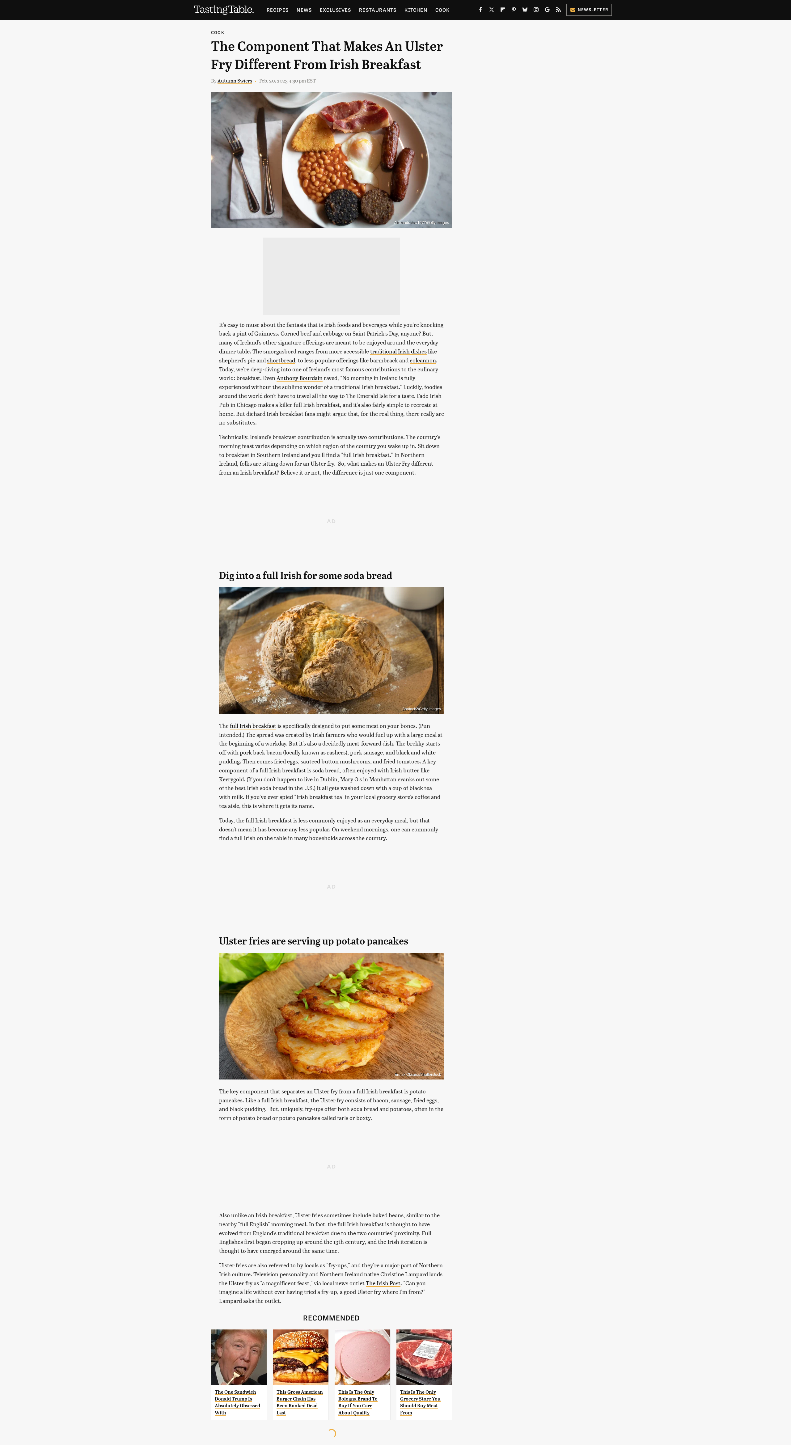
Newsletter (593, 9)
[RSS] (558, 11)
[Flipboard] (503, 11)
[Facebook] (480, 11)
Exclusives (335, 9)
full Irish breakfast (253, 725)
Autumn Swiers (235, 80)
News (304, 9)
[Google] (547, 11)
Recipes (278, 9)
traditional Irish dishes (398, 351)
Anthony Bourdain (300, 378)
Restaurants (377, 9)
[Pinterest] (514, 11)
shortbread (281, 360)
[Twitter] (492, 11)
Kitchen (415, 9)
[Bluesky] (525, 11)
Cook (442, 9)
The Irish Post (383, 1283)
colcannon (423, 360)
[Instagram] (536, 11)
